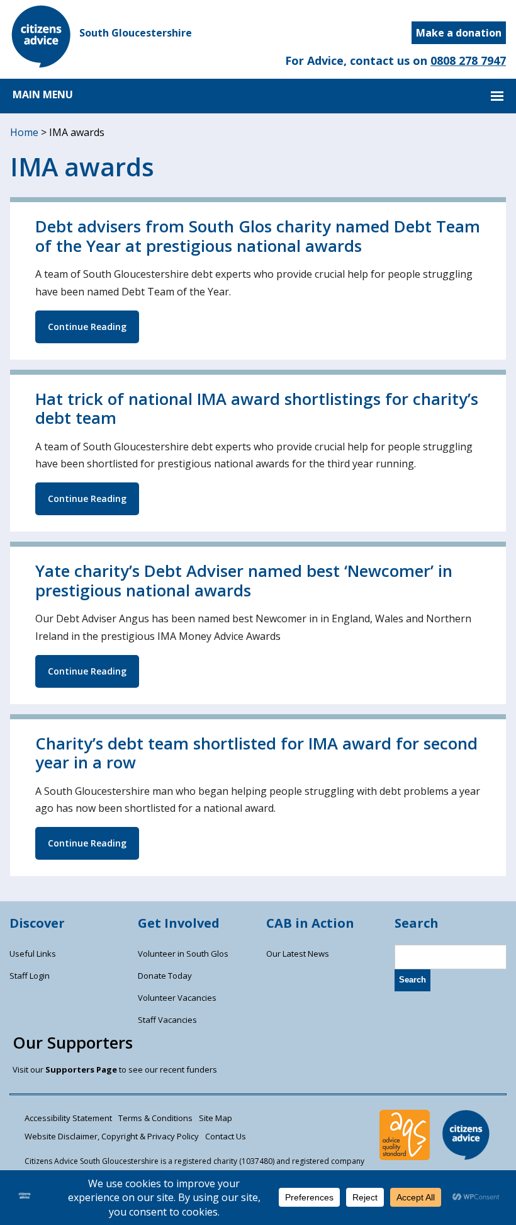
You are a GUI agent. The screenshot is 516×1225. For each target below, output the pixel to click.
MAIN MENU (43, 94)
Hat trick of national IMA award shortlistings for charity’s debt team (256, 409)
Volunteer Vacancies (177, 997)
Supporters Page (81, 1069)
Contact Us (225, 1136)
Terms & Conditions (155, 1118)
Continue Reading (87, 327)
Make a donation (459, 33)
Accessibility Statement (68, 1118)
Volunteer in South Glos (183, 953)
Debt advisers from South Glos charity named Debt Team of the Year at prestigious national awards (257, 236)
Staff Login (29, 975)
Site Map (215, 1118)
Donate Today (165, 975)
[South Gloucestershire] (41, 64)
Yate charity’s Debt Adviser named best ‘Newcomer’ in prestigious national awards (243, 580)
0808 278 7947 (468, 60)
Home (24, 132)
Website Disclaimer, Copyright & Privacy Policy (112, 1136)
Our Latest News (297, 953)
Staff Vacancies (167, 1019)
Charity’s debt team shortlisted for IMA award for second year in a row (256, 753)
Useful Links (32, 953)
